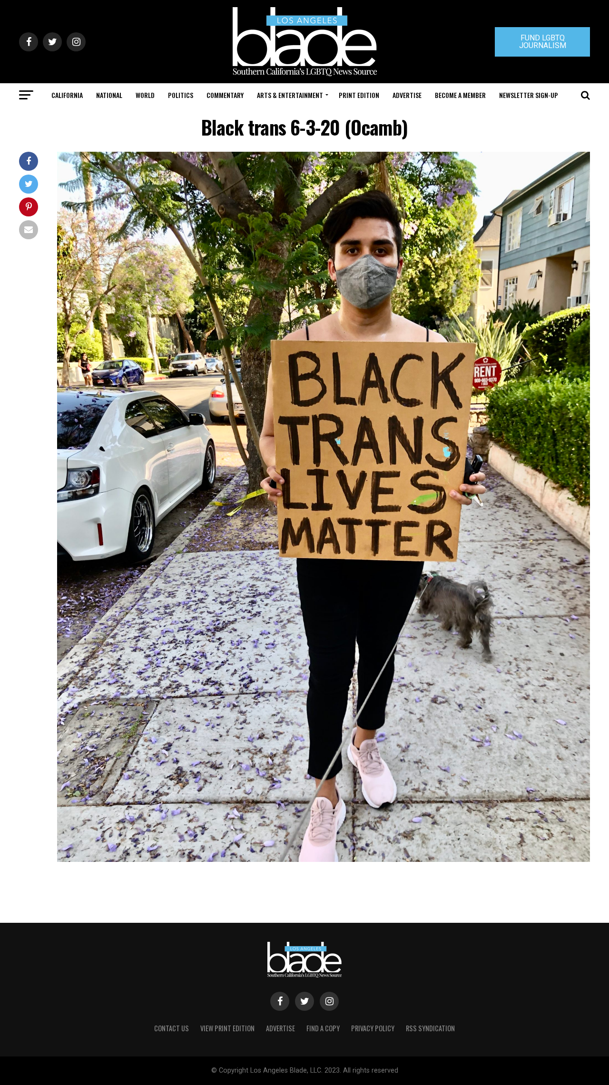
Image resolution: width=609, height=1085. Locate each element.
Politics (180, 95)
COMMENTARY (225, 95)
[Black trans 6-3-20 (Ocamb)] (323, 859)
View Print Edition (227, 1028)
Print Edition (359, 95)
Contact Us (171, 1028)
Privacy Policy (372, 1028)
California (67, 95)
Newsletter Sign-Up (528, 95)
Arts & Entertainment (290, 95)
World (145, 95)
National (109, 95)
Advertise (407, 95)
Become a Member (460, 95)
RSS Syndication (430, 1028)
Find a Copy (323, 1028)
